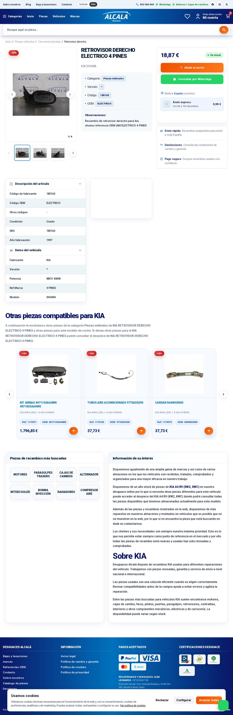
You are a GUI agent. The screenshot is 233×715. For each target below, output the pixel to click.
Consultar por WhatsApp (194, 79)
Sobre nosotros (12, 4)
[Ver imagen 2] (40, 153)
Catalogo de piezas (15, 683)
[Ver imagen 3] (58, 153)
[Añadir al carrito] (73, 431)
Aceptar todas (209, 700)
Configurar (183, 700)
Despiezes (10, 688)
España (184, 93)
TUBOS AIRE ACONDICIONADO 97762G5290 (115, 402)
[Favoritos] (187, 16)
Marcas (75, 16)
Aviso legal (68, 656)
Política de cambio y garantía (79, 661)
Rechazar (162, 700)
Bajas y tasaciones (15, 656)
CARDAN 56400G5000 (169, 402)
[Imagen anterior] (12, 94)
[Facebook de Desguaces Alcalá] (213, 4)
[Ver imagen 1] (22, 153)
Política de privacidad (75, 672)
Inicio (30, 16)
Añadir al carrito (194, 67)
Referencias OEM (14, 667)
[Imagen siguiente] (70, 94)
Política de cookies (73, 667)
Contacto (67, 4)
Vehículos (59, 16)
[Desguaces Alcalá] (116, 16)
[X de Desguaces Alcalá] (226, 4)
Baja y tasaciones (46, 4)
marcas (8, 661)
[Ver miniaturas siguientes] (73, 153)
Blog (28, 4)
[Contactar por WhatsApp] (223, 705)
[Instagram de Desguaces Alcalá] (219, 4)
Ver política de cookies (133, 705)
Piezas (43, 16)
